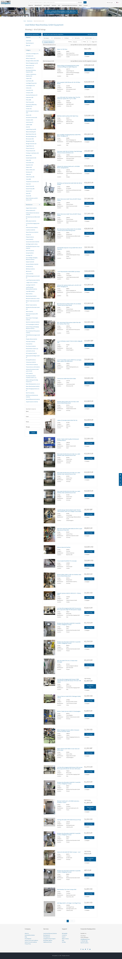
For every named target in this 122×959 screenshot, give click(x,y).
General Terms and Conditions (31, 940)
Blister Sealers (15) (30, 65)
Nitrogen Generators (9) (31, 143)
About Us (27, 933)
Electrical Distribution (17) (31, 95)
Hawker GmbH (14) (30, 262)
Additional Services (47, 942)
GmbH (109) (28, 40)
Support (63, 937)
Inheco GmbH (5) (29, 273)
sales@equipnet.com (85, 939)
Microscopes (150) (30, 139)
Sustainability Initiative (30, 935)
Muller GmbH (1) (29, 311)
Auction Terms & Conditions (31, 942)
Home (25, 21)
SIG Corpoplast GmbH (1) (31, 353)
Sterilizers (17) (29, 172)
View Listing (89, 53)
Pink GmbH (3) (29, 344)
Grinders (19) (29, 108)
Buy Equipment (46, 935)
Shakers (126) (29, 167)
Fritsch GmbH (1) (29, 239)
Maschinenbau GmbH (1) (31, 296)
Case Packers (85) (29, 81)
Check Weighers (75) (30, 85)
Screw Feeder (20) (30, 162)
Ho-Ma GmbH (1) (29, 266)
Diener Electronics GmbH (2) (32, 232)
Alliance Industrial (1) (30, 210)
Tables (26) (28, 174)
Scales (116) (28, 160)
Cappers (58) (28, 78)
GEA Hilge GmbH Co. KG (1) (31, 244)
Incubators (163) (29, 120)
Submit (33, 432)
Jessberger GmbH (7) (30, 285)
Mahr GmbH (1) (29, 293)
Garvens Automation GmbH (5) (32, 241)
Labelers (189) (29, 124)
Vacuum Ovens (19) (30, 186)
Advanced (80, 2)
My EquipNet (64, 933)
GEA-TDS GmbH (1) (30, 250)
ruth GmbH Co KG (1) (30, 351)
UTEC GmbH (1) (29, 373)
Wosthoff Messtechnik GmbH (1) (33, 399)
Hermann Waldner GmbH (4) (32, 264)
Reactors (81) (29, 155)
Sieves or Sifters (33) (30, 169)
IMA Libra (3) (28, 271)
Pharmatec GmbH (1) (30, 341)
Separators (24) (29, 165)
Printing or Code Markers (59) (32, 153)
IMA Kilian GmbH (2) (30, 269)
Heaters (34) (28, 115)
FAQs (63, 940)
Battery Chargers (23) (30, 58)
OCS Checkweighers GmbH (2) (32, 324)
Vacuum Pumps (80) (30, 188)
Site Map (64, 942)
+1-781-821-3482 (84, 941)
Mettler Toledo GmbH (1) (31, 305)
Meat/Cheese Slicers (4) (31, 134)
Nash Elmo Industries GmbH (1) (32, 322)
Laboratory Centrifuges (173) (32, 53)
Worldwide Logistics (47, 940)
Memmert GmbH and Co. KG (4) (32, 298)
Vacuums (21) (29, 191)
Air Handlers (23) (29, 56)
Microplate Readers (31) (31, 136)
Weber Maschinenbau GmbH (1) (32, 386)
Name (27, 411)
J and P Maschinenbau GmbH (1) (33, 280)
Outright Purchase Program (49, 938)
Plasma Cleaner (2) (30, 148)
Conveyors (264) (29, 92)
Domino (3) (28, 234)
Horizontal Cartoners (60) (31, 117)
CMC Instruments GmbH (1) (32, 227)
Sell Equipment (46, 937)
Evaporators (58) (29, 97)
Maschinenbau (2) (30, 43)
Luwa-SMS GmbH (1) (30, 291)
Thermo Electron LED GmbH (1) (33, 367)
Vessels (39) (28, 195)
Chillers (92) (28, 88)
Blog (26, 937)
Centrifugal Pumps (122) (31, 83)
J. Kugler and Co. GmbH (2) (31, 282)
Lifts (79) (28, 127)
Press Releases (28, 938)
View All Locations (84, 942)
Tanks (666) (28, 179)
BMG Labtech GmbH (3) (31, 221)
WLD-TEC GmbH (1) (30, 393)
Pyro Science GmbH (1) (31, 346)
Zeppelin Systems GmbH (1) (32, 401)
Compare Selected (48, 42)
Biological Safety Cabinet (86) (32, 60)
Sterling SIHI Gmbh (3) (31, 360)
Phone (27, 421)
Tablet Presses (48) (30, 176)
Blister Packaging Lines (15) (32, 63)
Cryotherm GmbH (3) (30, 230)
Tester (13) (28, 184)
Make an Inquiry (65, 938)
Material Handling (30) (31, 131)
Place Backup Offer (90, 686)
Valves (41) (28, 193)
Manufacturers (29, 21)
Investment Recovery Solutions (50, 933)
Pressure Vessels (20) (30, 150)
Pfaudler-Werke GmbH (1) (31, 339)
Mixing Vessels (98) (30, 141)
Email (27, 416)
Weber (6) (28, 45)
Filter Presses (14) (30, 102)
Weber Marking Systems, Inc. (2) (33, 384)
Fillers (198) (28, 99)
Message (28, 427)
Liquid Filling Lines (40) (31, 129)
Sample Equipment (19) (31, 158)
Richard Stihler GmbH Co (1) (32, 348)
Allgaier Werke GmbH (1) (31, 208)
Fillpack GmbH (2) (30, 237)
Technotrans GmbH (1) (31, 362)
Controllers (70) (29, 90)
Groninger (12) (29, 255)
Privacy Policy (28, 944)
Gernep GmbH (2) (29, 253)
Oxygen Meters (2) (30, 146)
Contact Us (64, 935)
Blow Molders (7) (29, 68)
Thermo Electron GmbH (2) (32, 364)
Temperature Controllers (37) (32, 181)
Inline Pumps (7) (29, 122)
